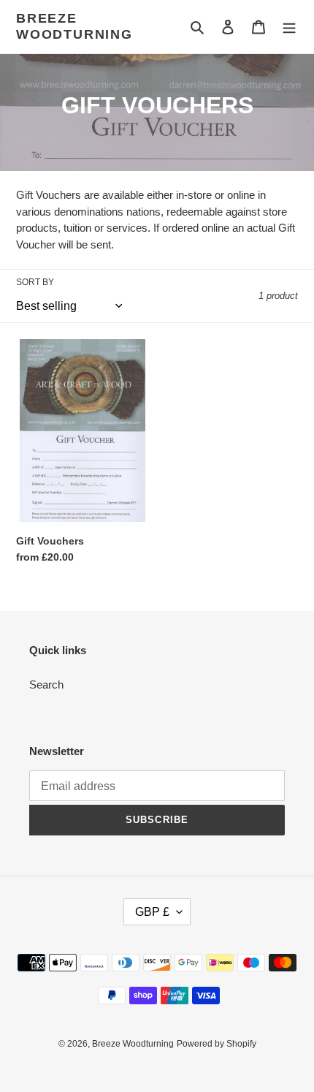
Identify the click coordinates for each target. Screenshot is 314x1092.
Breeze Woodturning (74, 26)
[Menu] (289, 26)
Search (46, 684)
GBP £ (152, 912)
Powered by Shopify (216, 1044)
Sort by (35, 282)
